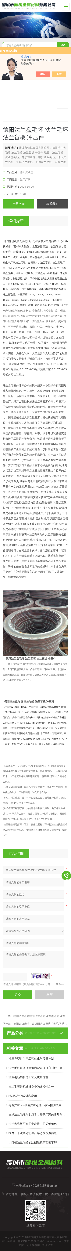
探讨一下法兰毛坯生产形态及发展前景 (33, 1133)
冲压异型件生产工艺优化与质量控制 (31, 1058)
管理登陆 (47, 1245)
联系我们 (52, 203)
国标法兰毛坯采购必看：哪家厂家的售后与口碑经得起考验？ (37, 1114)
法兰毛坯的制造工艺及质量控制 (28, 1077)
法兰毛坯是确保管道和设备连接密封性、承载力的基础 (37, 1067)
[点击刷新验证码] (40, 976)
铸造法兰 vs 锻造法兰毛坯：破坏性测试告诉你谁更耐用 (37, 1105)
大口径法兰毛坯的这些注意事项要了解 (33, 1142)
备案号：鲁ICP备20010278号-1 (26, 1241)
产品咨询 (18, 203)
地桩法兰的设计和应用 (23, 1095)
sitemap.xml (54, 1241)
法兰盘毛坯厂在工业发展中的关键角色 (33, 1123)
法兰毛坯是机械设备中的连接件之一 (31, 1086)
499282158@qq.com (45, 1185)
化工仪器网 (33, 1245)
